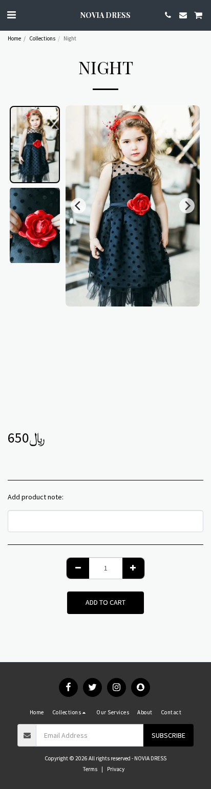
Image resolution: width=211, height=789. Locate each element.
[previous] (78, 205)
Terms (90, 769)
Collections (42, 38)
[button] (11, 15)
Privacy (115, 769)
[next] (187, 205)
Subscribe (168, 735)
